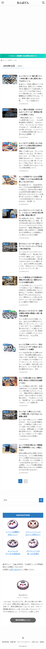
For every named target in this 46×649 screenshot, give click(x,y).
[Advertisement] (23, 29)
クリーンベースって (33, 532)
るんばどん (23, 3)
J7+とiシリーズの (33, 551)
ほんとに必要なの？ (33, 535)
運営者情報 (5, 642)
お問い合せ (35, 642)
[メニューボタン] (2, 2)
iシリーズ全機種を (13, 532)
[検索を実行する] (41, 500)
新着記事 (13, 642)
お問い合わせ (14, 569)
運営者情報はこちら (23, 620)
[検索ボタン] (43, 2)
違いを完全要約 (33, 554)
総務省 (42, 642)
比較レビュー (13, 535)
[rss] (23, 638)
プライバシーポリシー (23, 642)
